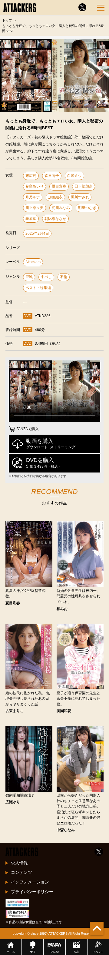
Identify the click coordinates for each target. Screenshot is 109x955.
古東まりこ (14, 711)
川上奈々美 (34, 208)
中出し (46, 277)
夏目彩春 (59, 186)
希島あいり (34, 186)
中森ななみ (66, 830)
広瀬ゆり (12, 802)
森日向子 (52, 175)
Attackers (33, 262)
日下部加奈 (83, 186)
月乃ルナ (32, 197)
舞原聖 (30, 219)
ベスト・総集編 (38, 288)
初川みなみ (61, 208)
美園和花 (64, 711)
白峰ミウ (74, 175)
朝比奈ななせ (55, 219)
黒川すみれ (80, 197)
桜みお (62, 609)
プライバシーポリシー (32, 891)
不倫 (63, 277)
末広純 (30, 175)
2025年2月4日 (37, 233)
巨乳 (29, 277)
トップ (7, 20)
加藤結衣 (55, 197)
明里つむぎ (87, 208)
